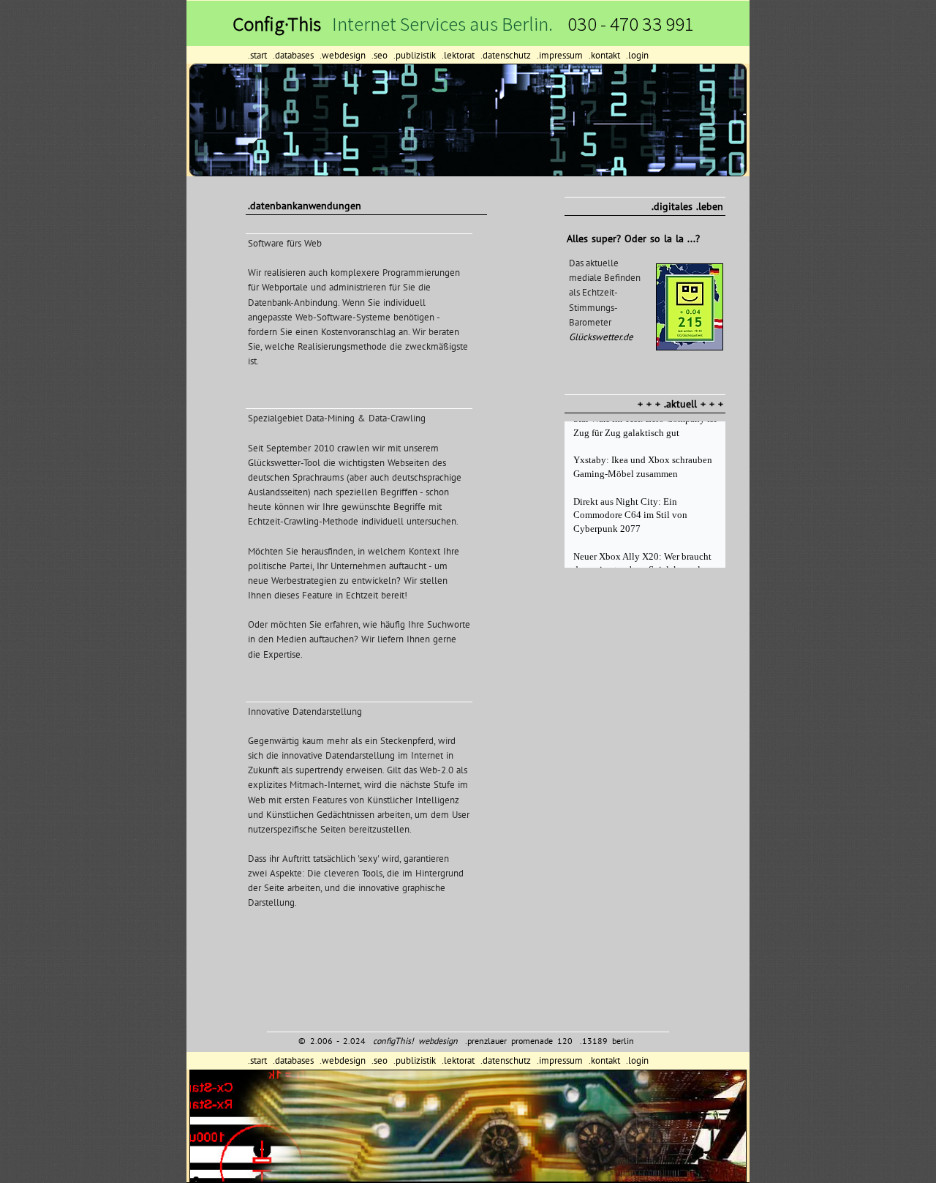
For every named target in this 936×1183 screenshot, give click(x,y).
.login (637, 55)
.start (259, 55)
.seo (380, 55)
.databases (295, 55)
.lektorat (460, 55)
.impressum (561, 55)
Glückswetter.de (601, 337)
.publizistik (416, 55)
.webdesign (344, 55)
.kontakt (606, 55)
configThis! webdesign (415, 1040)
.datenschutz (507, 55)
